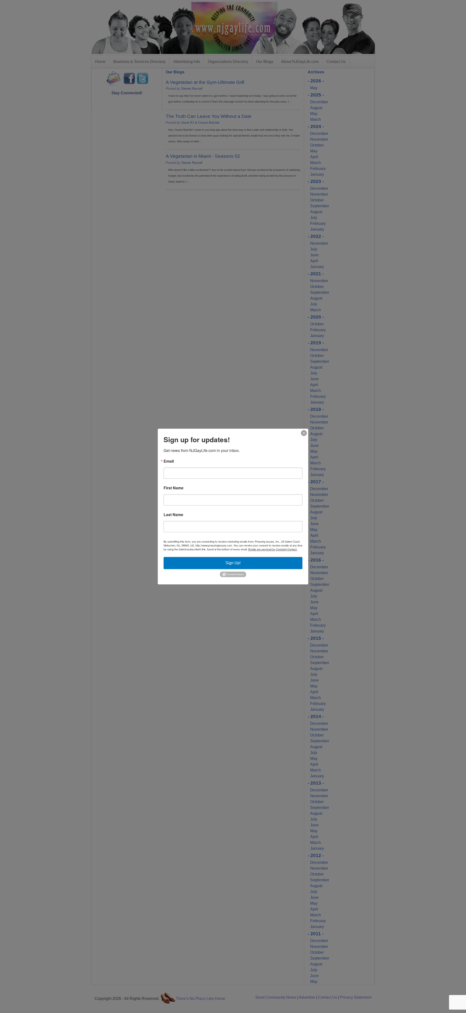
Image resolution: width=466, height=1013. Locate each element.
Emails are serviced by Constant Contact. (272, 549)
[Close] (304, 433)
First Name (173, 488)
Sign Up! (233, 563)
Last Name (173, 515)
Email (169, 461)
